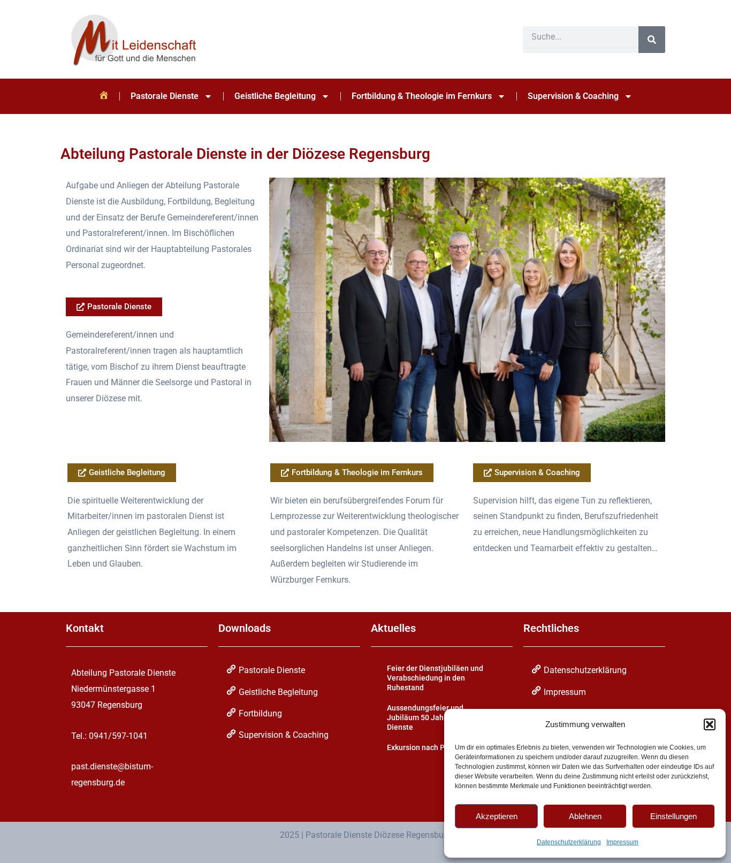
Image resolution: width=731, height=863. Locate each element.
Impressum (622, 842)
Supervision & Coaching (573, 96)
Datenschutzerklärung (569, 842)
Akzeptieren (496, 816)
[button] (709, 724)
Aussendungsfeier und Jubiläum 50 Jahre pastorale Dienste (436, 717)
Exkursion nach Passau (426, 747)
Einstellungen (673, 816)
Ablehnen (585, 816)
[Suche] (651, 39)
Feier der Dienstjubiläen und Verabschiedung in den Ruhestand (435, 678)
